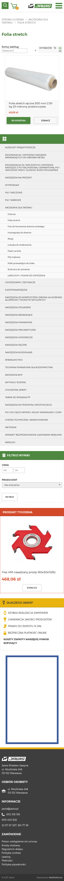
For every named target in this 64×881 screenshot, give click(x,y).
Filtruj (9, 497)
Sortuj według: (10, 46)
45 (60, 51)
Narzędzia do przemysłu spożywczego (28, 405)
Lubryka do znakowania (19, 245)
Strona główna (13, 19)
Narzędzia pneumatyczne (20, 330)
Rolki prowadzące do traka (21, 263)
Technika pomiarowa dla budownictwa (29, 367)
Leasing (6, 856)
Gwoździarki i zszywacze (20, 282)
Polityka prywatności (14, 864)
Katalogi (10, 442)
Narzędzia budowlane (18, 352)
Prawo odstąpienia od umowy (19, 841)
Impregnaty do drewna (19, 232)
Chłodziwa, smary (16, 390)
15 (55, 48)
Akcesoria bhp (14, 375)
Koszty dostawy (11, 845)
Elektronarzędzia (16, 290)
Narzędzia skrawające (19, 315)
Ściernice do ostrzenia (19, 269)
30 (60, 48)
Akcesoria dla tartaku (18, 207)
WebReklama (55, 877)
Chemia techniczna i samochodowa (26, 420)
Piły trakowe (14, 257)
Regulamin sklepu (12, 849)
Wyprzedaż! (12, 185)
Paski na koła (14, 251)
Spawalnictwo (14, 360)
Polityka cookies (11, 852)
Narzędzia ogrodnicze (19, 337)
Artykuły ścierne (15, 382)
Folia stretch (26, 22)
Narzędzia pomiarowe (18, 322)
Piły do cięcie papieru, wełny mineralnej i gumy (33, 412)
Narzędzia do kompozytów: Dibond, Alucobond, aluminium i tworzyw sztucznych (33, 298)
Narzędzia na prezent (18, 177)
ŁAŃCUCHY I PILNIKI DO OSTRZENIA (26, 275)
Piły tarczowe (13, 192)
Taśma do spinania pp (17, 397)
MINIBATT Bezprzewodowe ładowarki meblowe (33, 435)
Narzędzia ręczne (16, 345)
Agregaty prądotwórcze (20, 147)
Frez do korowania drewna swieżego (26, 226)
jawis (10, 808)
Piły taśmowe (13, 200)
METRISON (10, 427)
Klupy (10, 238)
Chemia (12, 214)
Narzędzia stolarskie (18, 307)
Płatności (7, 860)
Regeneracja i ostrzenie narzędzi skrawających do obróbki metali (25, 156)
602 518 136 (13, 814)
